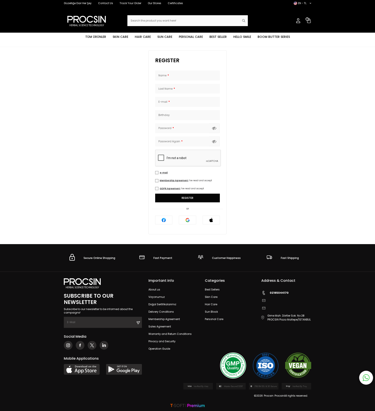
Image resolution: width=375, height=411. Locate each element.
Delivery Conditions (161, 312)
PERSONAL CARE (191, 37)
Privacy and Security (162, 341)
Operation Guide (159, 349)
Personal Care (214, 319)
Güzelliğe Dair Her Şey (78, 3)
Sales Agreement (159, 326)
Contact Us (105, 3)
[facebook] (80, 345)
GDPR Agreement (170, 188)
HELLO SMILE (242, 37)
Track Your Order (130, 3)
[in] (104, 345)
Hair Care (211, 304)
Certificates (175, 3)
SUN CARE (164, 37)
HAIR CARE (143, 37)
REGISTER (167, 60)
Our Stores (154, 3)
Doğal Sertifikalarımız (162, 304)
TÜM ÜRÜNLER (95, 37)
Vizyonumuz (156, 297)
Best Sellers (212, 289)
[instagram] (68, 345)
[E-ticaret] (187, 405)
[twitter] (92, 345)
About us (154, 289)
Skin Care (211, 297)
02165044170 (279, 293)
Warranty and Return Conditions (170, 334)
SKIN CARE (120, 37)
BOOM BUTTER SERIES (274, 37)
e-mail (164, 172)
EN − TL (302, 3)
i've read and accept (186, 180)
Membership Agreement (174, 180)
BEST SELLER (218, 37)
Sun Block (211, 312)
